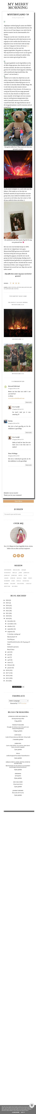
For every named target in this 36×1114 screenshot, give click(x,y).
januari (9, 667)
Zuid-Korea (20, 583)
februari (9, 665)
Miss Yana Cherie (18, 782)
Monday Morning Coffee (18, 718)
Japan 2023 (14, 575)
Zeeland (12, 583)
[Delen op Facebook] (10, 283)
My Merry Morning (18, 6)
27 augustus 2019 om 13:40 (13, 388)
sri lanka (14, 586)
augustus (10, 631)
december (10, 621)
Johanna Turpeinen (18, 790)
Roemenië (7, 581)
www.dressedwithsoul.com (16, 398)
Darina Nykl (18, 743)
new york (7, 586)
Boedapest (7, 572)
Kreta (20, 575)
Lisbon (6, 578)
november (10, 624)
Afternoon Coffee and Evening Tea (18, 716)
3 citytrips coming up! (13, 634)
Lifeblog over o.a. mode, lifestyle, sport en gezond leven (18, 762)
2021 (7, 613)
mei (8, 657)
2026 (7, 600)
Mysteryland (20, 287)
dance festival (12, 287)
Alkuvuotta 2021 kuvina (18, 792)
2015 (7, 678)
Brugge (14, 572)
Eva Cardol (16, 407)
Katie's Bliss (18, 735)
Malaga (19, 578)
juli (8, 652)
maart (9, 662)
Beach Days (10, 649)
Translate (23, 703)
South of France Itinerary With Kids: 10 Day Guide (18, 737)
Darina (10, 421)
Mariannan (18, 773)
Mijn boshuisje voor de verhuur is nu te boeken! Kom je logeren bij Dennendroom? (18, 766)
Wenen (6, 583)
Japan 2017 (7, 575)
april (8, 660)
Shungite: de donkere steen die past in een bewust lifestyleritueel (18, 727)
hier (28, 46)
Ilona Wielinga (12, 453)
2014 (7, 681)
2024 (7, 605)
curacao (28, 583)
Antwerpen (7, 570)
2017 (7, 673)
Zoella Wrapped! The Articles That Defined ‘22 (17, 755)
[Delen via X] (13, 283)
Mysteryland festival (12, 288)
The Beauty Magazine (18, 725)
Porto (30, 578)
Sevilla (18, 581)
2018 (7, 670)
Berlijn (24, 570)
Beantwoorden (28, 402)
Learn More (15, 1112)
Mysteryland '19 (12, 637)
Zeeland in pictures (13, 647)
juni (8, 654)
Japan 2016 (26, 572)
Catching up (10, 639)
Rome (13, 581)
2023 (7, 608)
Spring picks (18, 775)
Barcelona (16, 570)
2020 (7, 616)
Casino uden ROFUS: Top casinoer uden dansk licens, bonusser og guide (18, 746)
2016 (7, 675)
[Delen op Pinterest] (16, 283)
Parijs (24, 578)
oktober (9, 626)
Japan (20, 572)
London (12, 578)
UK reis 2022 (26, 581)
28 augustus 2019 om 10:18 (13, 455)
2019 (7, 618)
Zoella (18, 753)
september (10, 629)
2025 (7, 603)
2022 (7, 610)
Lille (25, 575)
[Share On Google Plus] (19, 283)
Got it (23, 1112)
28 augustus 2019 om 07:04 (13, 423)
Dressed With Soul (14, 386)
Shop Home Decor (18, 784)
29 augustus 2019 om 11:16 (17, 409)
